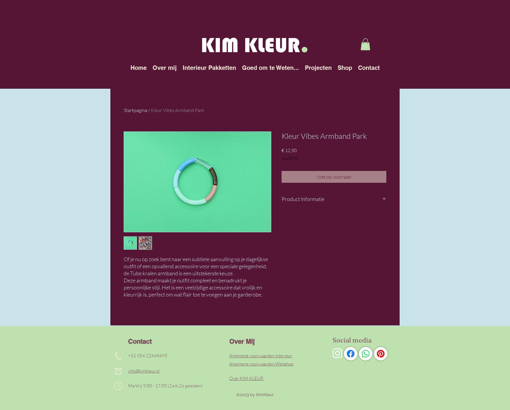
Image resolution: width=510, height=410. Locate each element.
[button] (365, 44)
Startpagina (135, 110)
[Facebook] (350, 353)
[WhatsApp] (365, 353)
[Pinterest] (381, 353)
